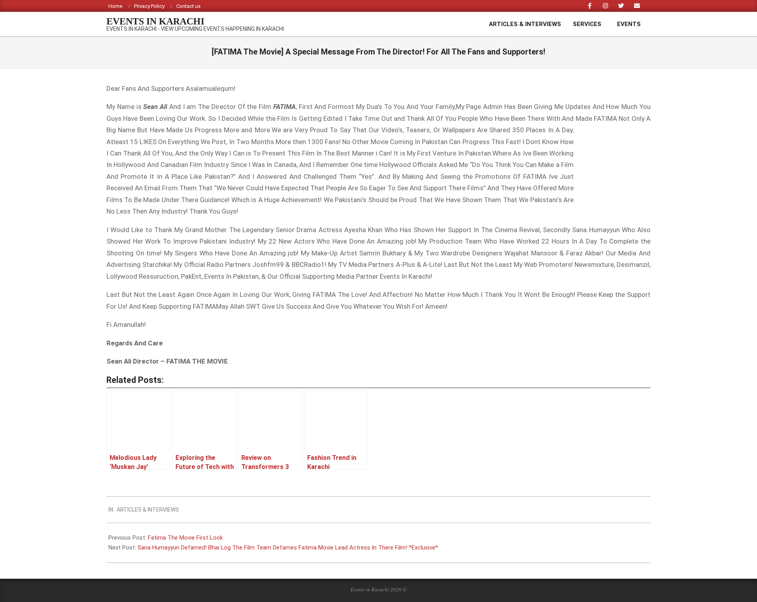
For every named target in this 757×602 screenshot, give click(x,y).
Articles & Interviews (148, 509)
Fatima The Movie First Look (185, 537)
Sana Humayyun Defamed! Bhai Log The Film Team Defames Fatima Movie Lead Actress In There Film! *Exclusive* (288, 547)
